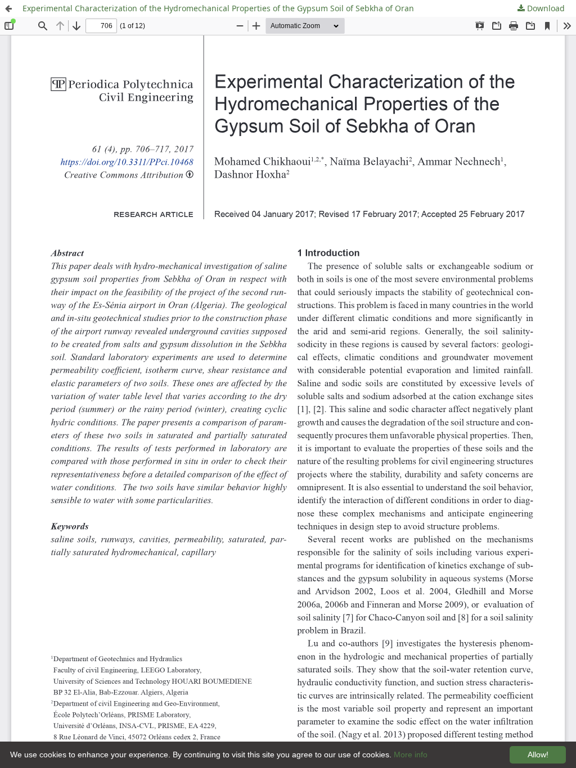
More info (411, 754)
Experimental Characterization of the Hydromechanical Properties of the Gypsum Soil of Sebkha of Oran (218, 8)
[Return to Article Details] (8, 8)
